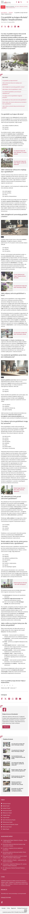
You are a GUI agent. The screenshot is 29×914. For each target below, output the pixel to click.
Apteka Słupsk (6, 805)
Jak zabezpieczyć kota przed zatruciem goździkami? (14, 99)
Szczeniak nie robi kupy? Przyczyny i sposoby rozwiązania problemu (17, 789)
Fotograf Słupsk (6, 815)
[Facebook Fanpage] (16, 2)
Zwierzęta (11, 12)
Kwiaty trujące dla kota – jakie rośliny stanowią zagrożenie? (20, 490)
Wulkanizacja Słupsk (7, 822)
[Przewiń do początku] (25, 910)
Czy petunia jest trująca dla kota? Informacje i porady (20, 286)
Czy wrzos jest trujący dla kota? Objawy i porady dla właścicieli (20, 163)
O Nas (8, 908)
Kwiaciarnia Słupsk (7, 810)
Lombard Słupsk (6, 808)
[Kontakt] (19, 2)
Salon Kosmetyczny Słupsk (9, 819)
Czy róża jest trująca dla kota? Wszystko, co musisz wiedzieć (20, 152)
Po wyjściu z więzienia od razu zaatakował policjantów (13, 849)
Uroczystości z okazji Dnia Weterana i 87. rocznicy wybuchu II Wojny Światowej (15, 865)
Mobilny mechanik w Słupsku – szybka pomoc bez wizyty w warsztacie (14, 861)
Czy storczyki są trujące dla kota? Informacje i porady (20, 333)
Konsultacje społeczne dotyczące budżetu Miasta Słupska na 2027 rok (14, 853)
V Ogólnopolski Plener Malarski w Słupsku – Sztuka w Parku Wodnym (15, 841)
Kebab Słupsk (6, 829)
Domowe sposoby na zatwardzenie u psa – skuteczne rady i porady (17, 783)
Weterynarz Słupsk (7, 812)
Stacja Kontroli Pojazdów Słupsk (10, 824)
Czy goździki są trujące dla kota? (10, 80)
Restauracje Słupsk (7, 826)
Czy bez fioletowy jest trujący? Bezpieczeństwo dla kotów (20, 276)
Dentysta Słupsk (6, 803)
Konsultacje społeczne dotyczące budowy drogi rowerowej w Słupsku (14, 845)
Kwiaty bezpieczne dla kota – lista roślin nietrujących (20, 583)
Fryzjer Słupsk (6, 817)
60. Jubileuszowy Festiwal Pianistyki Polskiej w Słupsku (14, 868)
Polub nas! (6, 726)
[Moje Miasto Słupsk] (6, 2)
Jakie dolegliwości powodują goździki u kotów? (13, 87)
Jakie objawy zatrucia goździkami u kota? (12, 89)
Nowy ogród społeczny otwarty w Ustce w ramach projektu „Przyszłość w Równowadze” (15, 857)
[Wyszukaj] (21, 2)
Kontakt (24, 893)
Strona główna (4, 12)
